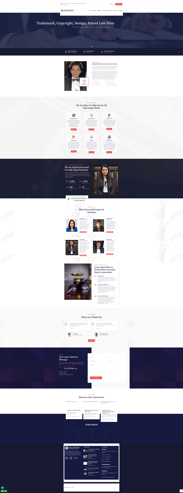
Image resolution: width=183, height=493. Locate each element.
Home (89, 10)
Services (99, 10)
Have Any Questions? (68, 367)
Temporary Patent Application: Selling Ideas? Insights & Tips (108, 412)
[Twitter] (82, 232)
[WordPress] (86, 232)
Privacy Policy (103, 487)
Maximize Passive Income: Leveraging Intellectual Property (93, 462)
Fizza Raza (82, 239)
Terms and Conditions (110, 487)
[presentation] (2, 30)
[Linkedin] (84, 232)
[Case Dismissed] (84, 52)
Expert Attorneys (72, 51)
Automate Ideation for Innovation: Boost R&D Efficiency (92, 456)
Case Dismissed (90, 51)
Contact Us (117, 487)
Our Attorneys (106, 10)
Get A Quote (119, 4)
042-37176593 (64, 4)
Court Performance (109, 51)
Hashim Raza (109, 218)
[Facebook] (80, 232)
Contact (116, 10)
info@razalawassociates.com (66, 3)
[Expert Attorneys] (66, 52)
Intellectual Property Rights (73, 410)
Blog (111, 10)
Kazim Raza (109, 239)
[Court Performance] (102, 52)
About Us (94, 10)
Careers (120, 10)
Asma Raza (82, 218)
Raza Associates (97, 487)
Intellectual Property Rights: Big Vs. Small (91, 411)
